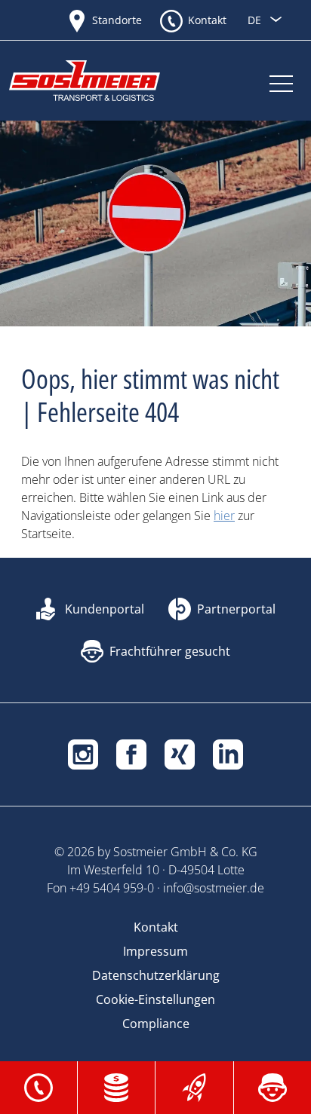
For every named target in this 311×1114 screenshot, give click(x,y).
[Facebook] (131, 753)
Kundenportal (104, 609)
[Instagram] (83, 753)
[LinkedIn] (228, 753)
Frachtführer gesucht (169, 651)
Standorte (117, 20)
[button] (38, 1086)
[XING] (180, 753)
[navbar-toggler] (281, 80)
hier (224, 515)
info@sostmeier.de (213, 888)
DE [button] (256, 20)
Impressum (155, 951)
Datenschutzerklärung (156, 975)
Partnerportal (236, 609)
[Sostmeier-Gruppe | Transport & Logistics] (99, 81)
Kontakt (207, 20)
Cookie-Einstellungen (155, 999)
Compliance (155, 1023)
